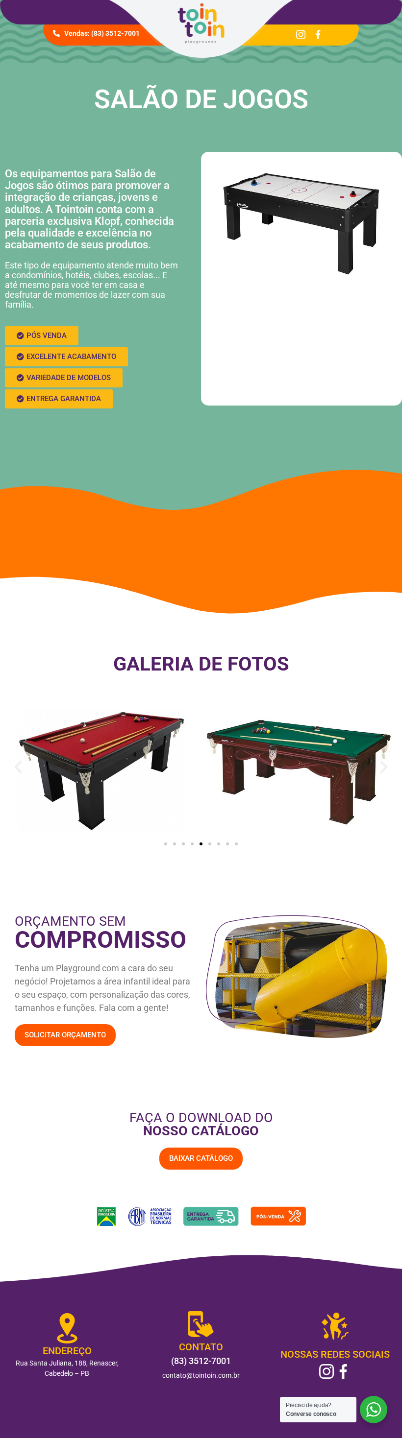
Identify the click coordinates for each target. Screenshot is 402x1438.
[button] (41, 335)
